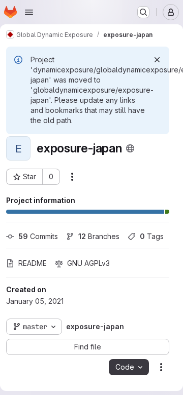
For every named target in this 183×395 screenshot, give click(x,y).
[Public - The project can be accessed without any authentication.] (130, 148)
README (32, 263)
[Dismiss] (157, 60)
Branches (98, 236)
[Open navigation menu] (29, 12)
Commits (38, 236)
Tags (152, 236)
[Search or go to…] (143, 12)
